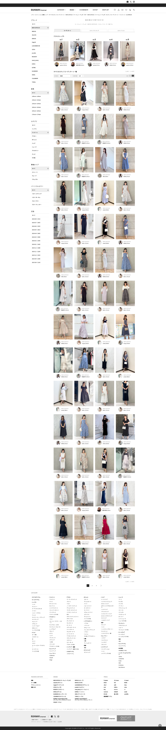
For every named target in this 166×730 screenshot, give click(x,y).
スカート (86, 599)
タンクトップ (35, 619)
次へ (100, 585)
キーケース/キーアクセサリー (38, 646)
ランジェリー (122, 623)
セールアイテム (35, 599)
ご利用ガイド (115, 10)
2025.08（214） (36, 262)
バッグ (33, 143)
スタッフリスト (121, 30)
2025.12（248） (36, 248)
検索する (134, 10)
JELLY (105, 685)
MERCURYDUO (36, 27)
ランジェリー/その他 (123, 629)
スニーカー (121, 610)
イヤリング (52, 640)
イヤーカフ (52, 644)
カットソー (34, 606)
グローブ (51, 631)
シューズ (34, 147)
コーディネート (67, 30)
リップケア (104, 642)
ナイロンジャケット (71, 636)
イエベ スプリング (37, 193)
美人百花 (116, 694)
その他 (33, 157)
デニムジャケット (71, 608)
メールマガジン (122, 10)
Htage (50, 660)
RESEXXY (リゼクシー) (58, 689)
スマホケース (35, 637)
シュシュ (86, 634)
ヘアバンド (86, 625)
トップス (34, 129)
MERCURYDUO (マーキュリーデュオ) (62, 680)
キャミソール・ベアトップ (38, 617)
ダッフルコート (70, 621)
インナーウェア (35, 626)
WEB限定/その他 (122, 650)
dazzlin (34, 35)
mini (105, 687)
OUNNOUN (51, 655)
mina (125, 687)
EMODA (34, 38)
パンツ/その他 (87, 618)
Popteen (106, 680)
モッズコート (70, 623)
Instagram (134, 2)
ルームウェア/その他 (123, 636)
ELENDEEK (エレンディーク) (59, 694)
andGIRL (126, 694)
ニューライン (52, 653)
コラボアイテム (70, 651)
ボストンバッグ (105, 603)
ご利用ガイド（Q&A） (47, 719)
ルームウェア (122, 632)
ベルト (51, 619)
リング (51, 635)
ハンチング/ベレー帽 (106, 633)
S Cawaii (126, 680)
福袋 (85, 645)
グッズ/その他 (35, 651)
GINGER (116, 691)
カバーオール (70, 642)
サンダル (121, 601)
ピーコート (69, 625)
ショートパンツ (87, 606)
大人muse (116, 680)
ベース (102, 651)
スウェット (34, 623)
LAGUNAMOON (36, 46)
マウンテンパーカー (71, 638)
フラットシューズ (123, 608)
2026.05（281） (36, 229)
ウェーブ (34, 175)
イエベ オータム (36, 197)
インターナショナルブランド (125, 653)
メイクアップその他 (106, 653)
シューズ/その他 (122, 621)
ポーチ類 (34, 634)
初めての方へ (35, 719)
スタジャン (69, 640)
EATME (34, 67)
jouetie (34, 53)
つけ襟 (51, 642)
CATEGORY (60, 10)
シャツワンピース (53, 608)
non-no (116, 689)
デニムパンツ (87, 616)
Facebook (128, 2)
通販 (32, 680)
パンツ (85, 603)
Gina (125, 685)
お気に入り (126, 10)
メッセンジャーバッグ (106, 613)
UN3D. (33, 74)
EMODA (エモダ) (78, 682)
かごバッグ (104, 618)
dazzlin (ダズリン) (57, 682)
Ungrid (34, 42)
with (115, 685)
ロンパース (52, 606)
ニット (33, 604)
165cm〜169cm (36, 111)
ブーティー (121, 606)
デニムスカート (87, 601)
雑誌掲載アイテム (108, 696)
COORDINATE (84, 10)
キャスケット (104, 631)
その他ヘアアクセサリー (89, 636)
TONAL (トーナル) (79, 696)
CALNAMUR (35, 78)
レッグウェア (52, 629)
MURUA (34, 31)
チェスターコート (71, 631)
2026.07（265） (36, 222)
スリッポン (121, 612)
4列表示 (133, 76)
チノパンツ (86, 610)
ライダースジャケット (72, 610)
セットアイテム (122, 643)
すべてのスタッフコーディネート (56, 14)
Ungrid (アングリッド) (58, 685)
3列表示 (130, 76)
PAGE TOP (160, 725)
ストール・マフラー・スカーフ (55, 621)
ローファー (121, 616)
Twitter (131, 2)
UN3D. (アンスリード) (80, 694)
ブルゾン (69, 601)
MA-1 (68, 614)
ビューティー (104, 636)
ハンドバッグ (104, 609)
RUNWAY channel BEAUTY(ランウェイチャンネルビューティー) (83, 699)
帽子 (102, 622)
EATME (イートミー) (79, 691)
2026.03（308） (36, 237)
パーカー (34, 610)
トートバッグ (104, 599)
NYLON (105, 694)
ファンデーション (105, 649)
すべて (33, 24)
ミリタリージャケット (72, 612)
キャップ (103, 624)
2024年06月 (129, 14)
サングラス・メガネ (54, 625)
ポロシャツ (34, 628)
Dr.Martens (121, 665)
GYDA (33, 49)
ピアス (51, 633)
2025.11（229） (36, 251)
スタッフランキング (94, 30)
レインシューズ (122, 618)
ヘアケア (103, 638)
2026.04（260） (36, 233)
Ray (105, 689)
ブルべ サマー (35, 201)
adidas (120, 656)
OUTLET (95, 10)
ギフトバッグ (87, 650)
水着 (85, 638)
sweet (125, 691)
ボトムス (34, 139)
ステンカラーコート (71, 627)
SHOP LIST (105, 10)
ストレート (35, 172)
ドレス (51, 601)
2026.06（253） (36, 226)
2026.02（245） (36, 240)
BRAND (72, 10)
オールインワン (53, 603)
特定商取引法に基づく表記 (49, 721)
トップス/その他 (36, 630)
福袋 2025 (33, 687)
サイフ (33, 641)
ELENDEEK (35, 71)
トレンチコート (70, 629)
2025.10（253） (36, 255)
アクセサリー (35, 150)
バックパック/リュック (106, 601)
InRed (105, 682)
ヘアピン (86, 632)
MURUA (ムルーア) (79, 680)
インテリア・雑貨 (71, 647)
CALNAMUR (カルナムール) (59, 696)
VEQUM (51, 657)
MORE (125, 682)
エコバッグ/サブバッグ (106, 616)
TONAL (34, 82)
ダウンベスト (70, 618)
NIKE (120, 663)
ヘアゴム (86, 623)
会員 (119, 10)
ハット (102, 627)
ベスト (68, 603)
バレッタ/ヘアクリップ (89, 629)
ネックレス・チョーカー (55, 627)
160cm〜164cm (36, 107)
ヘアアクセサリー (88, 621)
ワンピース (122, 14)
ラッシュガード (87, 643)
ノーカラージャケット (72, 606)
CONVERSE (121, 658)
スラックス (86, 614)
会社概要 (60, 721)
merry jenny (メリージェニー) (82, 689)
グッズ (33, 154)
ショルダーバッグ (105, 620)
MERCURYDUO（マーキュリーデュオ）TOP (76, 14)
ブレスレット (52, 637)
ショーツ (121, 627)
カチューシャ (87, 627)
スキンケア (104, 644)
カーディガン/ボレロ (37, 608)
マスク (33, 643)
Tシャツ (34, 615)
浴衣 (120, 639)
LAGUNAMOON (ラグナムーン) (82, 685)
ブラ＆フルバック (123, 625)
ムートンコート (70, 633)
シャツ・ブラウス (36, 613)
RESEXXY (34, 56)
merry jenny (35, 60)
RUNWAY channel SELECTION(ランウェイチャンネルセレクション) (62, 699)
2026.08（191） (36, 219)
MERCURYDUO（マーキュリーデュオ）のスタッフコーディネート (102, 14)
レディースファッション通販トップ (39, 14)
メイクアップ (104, 647)
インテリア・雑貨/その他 (73, 649)
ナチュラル (35, 179)
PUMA (120, 661)
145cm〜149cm (36, 96)
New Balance (122, 667)
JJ (124, 689)
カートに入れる (130, 10)
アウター (34, 136)
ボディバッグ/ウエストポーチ (107, 606)
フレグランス (104, 640)
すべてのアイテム (36, 597)
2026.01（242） (36, 244)
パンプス (121, 603)
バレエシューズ (122, 614)
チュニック (34, 621)
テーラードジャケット (72, 599)
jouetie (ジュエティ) (79, 687)
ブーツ (120, 599)
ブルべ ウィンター (37, 204)
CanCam (106, 691)
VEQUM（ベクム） (57, 702)
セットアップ (52, 648)
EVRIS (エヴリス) (57, 691)
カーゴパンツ (87, 608)
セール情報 (33, 682)
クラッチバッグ (105, 611)
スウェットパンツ (88, 612)
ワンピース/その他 (53, 614)
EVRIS (33, 64)
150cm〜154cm (36, 100)
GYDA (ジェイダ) (57, 687)
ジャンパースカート (54, 610)
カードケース (35, 649)
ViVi (115, 682)
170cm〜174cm (36, 114)
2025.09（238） (36, 258)
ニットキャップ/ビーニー (107, 629)
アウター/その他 (70, 644)
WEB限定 (121, 648)
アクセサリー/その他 (54, 646)
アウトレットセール (35, 685)
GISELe (115, 687)
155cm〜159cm (36, 103)
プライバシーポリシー (36, 721)
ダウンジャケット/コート (73, 616)
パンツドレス (52, 612)
